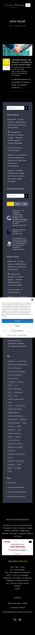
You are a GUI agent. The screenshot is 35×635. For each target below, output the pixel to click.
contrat (10, 405)
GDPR (19, 426)
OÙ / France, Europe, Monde (17, 583)
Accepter (17, 321)
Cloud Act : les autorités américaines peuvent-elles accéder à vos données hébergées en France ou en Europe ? (20, 217)
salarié (10, 468)
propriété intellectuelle (16, 461)
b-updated (11, 382)
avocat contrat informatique (17, 364)
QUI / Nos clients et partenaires (17, 572)
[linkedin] (15, 620)
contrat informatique (15, 409)
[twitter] (20, 620)
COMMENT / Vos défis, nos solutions (17, 578)
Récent (17, 204)
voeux (10, 471)
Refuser (17, 325)
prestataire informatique (16, 454)
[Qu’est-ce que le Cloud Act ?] (9, 231)
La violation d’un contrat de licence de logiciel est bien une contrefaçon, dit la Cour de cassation (20, 242)
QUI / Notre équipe (17, 570)
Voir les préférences (17, 330)
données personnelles (15, 416)
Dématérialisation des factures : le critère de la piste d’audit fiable (17, 47)
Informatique (16, 75)
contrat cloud (20, 405)
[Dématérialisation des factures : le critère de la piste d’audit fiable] (17, 50)
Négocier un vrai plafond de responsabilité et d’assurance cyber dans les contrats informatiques (17, 160)
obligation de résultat (15, 447)
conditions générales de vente (16, 400)
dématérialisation (14, 423)
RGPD (19, 464)
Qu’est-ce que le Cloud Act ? (19, 230)
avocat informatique (15, 375)
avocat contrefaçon (14, 368)
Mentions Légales (12, 335)
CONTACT (17, 586)
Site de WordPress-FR (16, 496)
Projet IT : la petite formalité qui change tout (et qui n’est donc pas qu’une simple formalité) (16, 176)
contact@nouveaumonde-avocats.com (17, 612)
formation (11, 426)
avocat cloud (21, 361)
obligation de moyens (15, 443)
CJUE (9, 392)
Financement (22, 73)
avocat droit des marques (17, 371)
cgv (16, 385)
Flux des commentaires (17, 492)
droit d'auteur (12, 419)
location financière (14, 433)
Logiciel (10, 437)
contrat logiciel (13, 412)
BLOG (17, 589)
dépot (24, 423)
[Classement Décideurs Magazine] (17, 540)
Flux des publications (16, 487)
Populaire (10, 204)
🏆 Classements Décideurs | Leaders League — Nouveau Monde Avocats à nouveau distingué (15, 137)
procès (10, 457)
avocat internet (13, 378)
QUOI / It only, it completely (17, 575)
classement (18, 392)
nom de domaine (13, 440)
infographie (11, 430)
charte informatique (15, 389)
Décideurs (23, 419)
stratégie (18, 468)
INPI (19, 430)
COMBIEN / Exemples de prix (17, 580)
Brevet (10, 385)
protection (11, 464)
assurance (11, 361)
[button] (32, 299)
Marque (18, 437)
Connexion (12, 483)
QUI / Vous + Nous (17, 567)
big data (20, 382)
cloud (10, 396)
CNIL (16, 396)
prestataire (11, 450)
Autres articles (21, 71)
